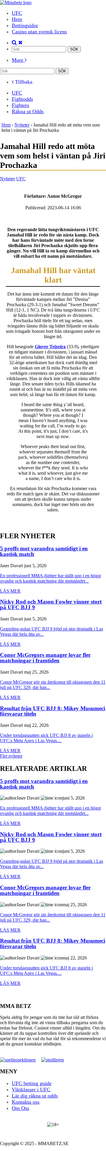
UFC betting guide (32, 1083)
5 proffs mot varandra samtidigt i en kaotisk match (44, 551)
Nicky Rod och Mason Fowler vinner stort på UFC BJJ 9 (51, 604)
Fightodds (22, 99)
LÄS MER (10, 591)
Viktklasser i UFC (31, 1089)
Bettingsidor (25, 25)
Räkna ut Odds (28, 111)
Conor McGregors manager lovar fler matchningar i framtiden (45, 657)
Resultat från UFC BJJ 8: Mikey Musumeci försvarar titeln (52, 711)
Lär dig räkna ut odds (35, 1096)
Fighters (20, 105)
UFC (17, 13)
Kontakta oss (25, 1102)
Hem (17, 19)
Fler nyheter (11, 755)
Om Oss (20, 1108)
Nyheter (7, 178)
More (18, 60)
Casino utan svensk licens (39, 32)
